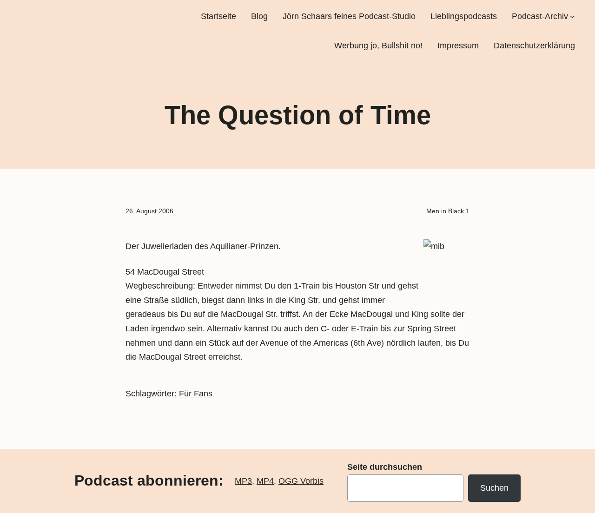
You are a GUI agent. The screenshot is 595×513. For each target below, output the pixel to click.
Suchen (494, 488)
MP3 (243, 481)
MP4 (265, 481)
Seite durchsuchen (384, 467)
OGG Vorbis (301, 481)
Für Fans (195, 393)
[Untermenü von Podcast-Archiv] (572, 16)
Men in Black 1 (447, 211)
